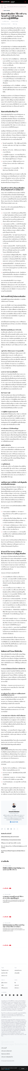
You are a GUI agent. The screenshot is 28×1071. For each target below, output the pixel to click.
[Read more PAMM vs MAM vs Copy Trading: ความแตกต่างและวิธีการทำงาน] (14, 877)
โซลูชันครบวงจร (4, 970)
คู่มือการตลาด (4, 982)
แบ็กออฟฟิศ (17, 973)
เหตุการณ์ (17, 985)
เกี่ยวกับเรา (17, 987)
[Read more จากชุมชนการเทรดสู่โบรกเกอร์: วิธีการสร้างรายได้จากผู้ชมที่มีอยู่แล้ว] (14, 905)
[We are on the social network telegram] (17, 995)
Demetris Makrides (14, 811)
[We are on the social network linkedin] (10, 995)
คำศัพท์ (5, 7)
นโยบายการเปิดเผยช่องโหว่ (7, 1056)
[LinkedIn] (8, 829)
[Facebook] (11, 829)
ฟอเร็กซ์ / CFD (4, 973)
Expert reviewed (7, 10)
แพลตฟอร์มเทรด (18, 970)
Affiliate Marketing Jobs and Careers (10, 836)
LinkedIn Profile (14, 822)
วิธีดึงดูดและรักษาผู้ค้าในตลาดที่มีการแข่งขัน (11, 843)
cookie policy (7, 1069)
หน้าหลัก (2, 7)
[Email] (14, 829)
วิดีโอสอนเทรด (4, 987)
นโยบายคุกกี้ (4, 1048)
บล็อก (2, 985)
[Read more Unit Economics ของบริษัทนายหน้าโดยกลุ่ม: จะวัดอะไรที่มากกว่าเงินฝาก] (14, 934)
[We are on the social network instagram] (13, 995)
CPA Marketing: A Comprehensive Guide (11, 839)
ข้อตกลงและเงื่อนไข (5, 1053)
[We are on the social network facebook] (6, 995)
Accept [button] (22, 1068)
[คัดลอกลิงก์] (17, 829)
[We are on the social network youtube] (21, 995)
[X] (5, 829)
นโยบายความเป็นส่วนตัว (6, 1051)
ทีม (15, 982)
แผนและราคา (4, 975)
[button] (25, 2)
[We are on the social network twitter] (2, 995)
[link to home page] (8, 2)
